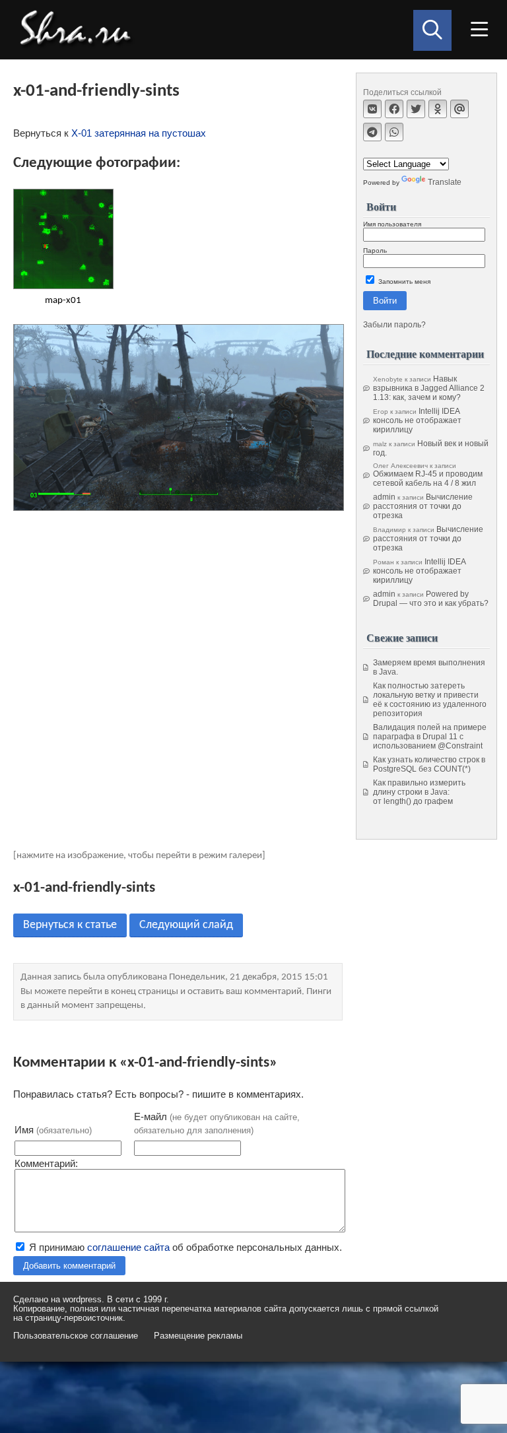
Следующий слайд (186, 925)
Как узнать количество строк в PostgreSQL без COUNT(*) (429, 764)
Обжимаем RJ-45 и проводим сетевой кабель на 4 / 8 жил (428, 478)
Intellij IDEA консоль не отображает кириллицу (417, 420)
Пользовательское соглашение (75, 1336)
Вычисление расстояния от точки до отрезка (423, 506)
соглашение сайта (128, 1247)
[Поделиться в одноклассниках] (437, 109)
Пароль (375, 250)
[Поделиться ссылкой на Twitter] (416, 109)
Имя (53, 1129)
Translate (444, 182)
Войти (385, 301)
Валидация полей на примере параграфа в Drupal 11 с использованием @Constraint (430, 736)
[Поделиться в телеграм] (372, 132)
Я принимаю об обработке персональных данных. (184, 1247)
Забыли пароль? (394, 324)
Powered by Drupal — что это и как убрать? (431, 598)
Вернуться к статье (70, 925)
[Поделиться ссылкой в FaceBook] (394, 109)
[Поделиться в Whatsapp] (394, 132)
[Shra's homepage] (79, 29)
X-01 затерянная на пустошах (138, 133)
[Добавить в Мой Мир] (459, 109)
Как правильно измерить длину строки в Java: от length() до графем (419, 792)
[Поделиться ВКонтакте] (372, 109)
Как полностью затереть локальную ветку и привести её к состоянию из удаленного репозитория (430, 699)
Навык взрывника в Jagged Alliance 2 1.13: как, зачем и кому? (429, 388)
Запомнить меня (403, 281)
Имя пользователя (392, 224)
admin (384, 497)
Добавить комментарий (69, 1266)
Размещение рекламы (198, 1336)
